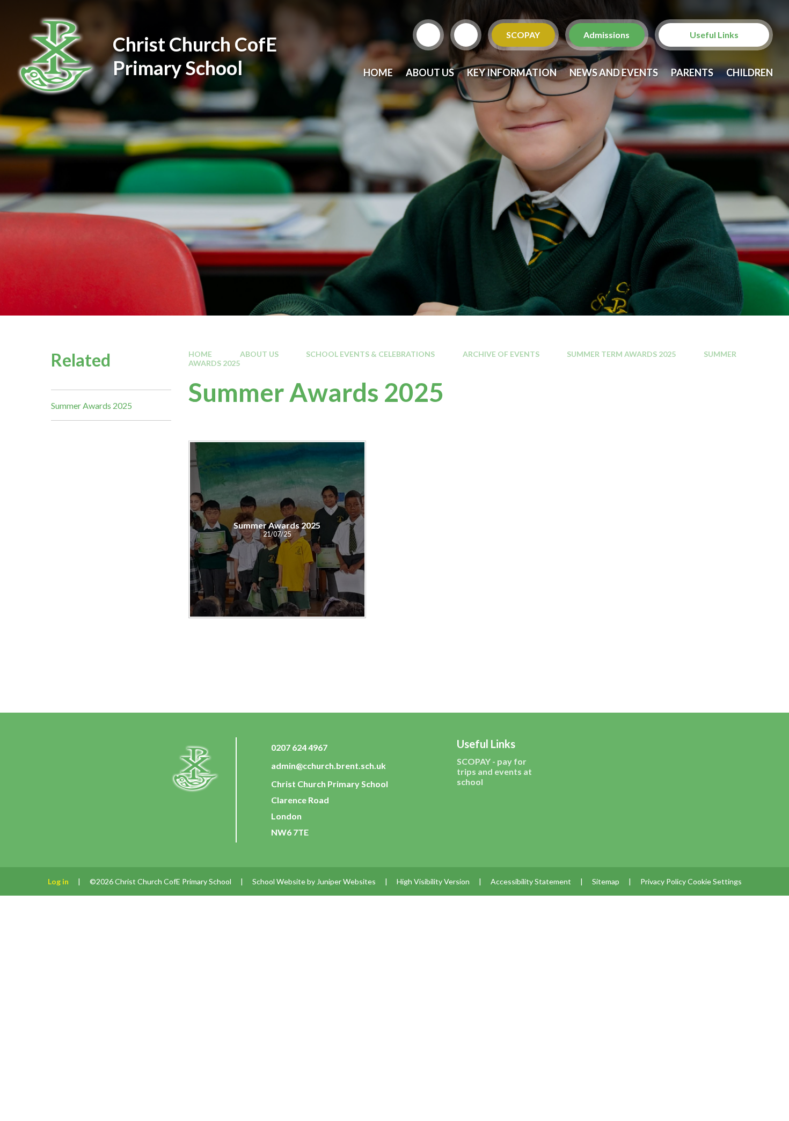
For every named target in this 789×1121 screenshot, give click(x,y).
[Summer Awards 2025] (277, 529)
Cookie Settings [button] (715, 881)
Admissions (607, 35)
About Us (259, 353)
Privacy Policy (663, 881)
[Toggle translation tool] (465, 34)
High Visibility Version (433, 881)
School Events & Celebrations (370, 353)
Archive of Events (501, 353)
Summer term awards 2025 (621, 353)
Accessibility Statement (531, 881)
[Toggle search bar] (428, 34)
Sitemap (605, 881)
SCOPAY (523, 35)
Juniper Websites (346, 881)
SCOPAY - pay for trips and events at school (494, 771)
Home (200, 353)
